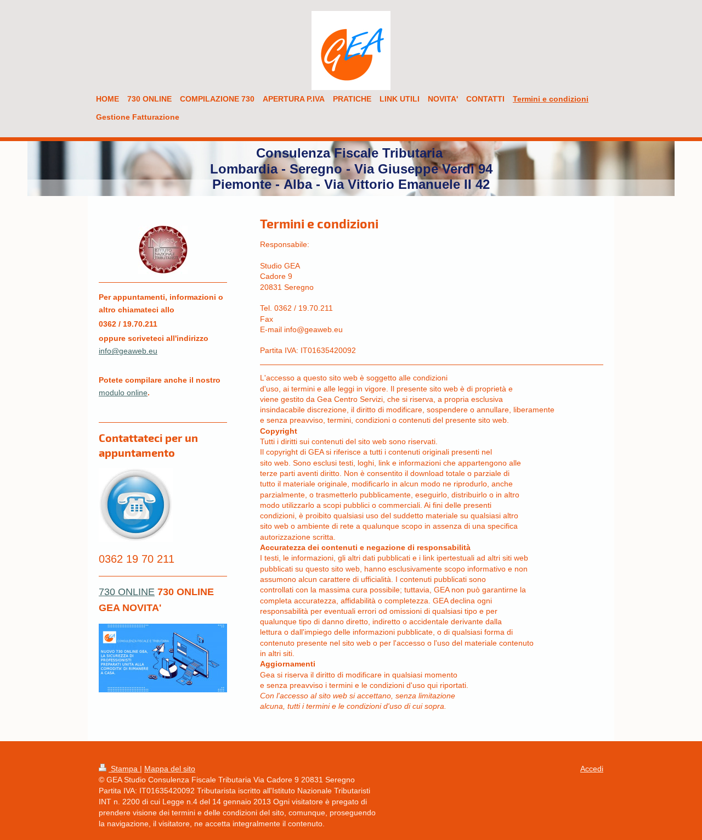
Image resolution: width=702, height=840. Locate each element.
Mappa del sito (169, 768)
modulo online (123, 392)
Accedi (591, 768)
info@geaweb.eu (128, 350)
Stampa (124, 768)
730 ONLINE (127, 591)
